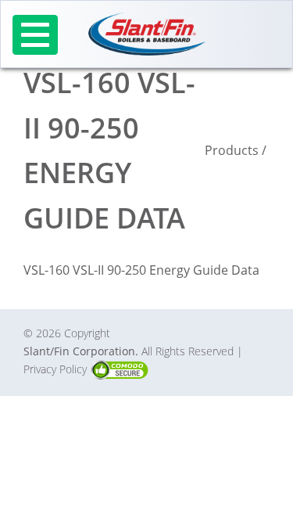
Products (232, 150)
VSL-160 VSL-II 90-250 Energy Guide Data (141, 270)
